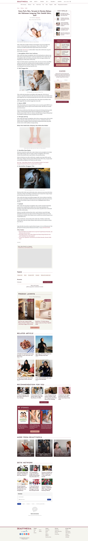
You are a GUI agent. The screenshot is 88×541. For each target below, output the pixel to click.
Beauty (35, 529)
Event (58, 80)
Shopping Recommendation (62, 4)
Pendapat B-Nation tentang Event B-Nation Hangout (65, 85)
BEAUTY (35, 1)
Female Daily (67, 535)
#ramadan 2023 (31, 275)
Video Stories (38, 4)
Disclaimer (56, 532)
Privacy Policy (57, 534)
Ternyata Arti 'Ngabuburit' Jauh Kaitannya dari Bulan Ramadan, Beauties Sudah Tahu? (35, 238)
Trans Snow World (48, 537)
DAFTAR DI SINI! (46, 227)
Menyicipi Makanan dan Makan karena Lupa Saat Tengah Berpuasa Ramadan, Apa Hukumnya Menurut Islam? (35, 232)
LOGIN (65, 1)
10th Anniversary (23, 4)
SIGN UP (68, 1)
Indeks (55, 4)
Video (47, 4)
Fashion (40, 529)
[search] (70, 1)
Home (18, 8)
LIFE (47, 1)
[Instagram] (24, 534)
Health (26, 8)
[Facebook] (20, 534)
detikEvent (46, 535)
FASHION (42, 1)
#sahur (25, 275)
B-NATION (59, 1)
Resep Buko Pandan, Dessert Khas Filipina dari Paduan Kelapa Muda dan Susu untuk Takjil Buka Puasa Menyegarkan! (35, 235)
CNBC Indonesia (68, 532)
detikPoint (46, 534)
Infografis (51, 4)
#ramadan (37, 275)
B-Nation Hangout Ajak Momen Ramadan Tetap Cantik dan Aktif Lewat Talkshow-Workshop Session (65, 94)
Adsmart (46, 531)
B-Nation (35, 532)
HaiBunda (66, 534)
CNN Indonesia (25, 49)
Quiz (34, 4)
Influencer (29, 4)
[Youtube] (28, 534)
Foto (43, 4)
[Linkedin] (26, 534)
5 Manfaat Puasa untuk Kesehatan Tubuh (25, 247)
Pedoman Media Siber (58, 531)
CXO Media (67, 537)
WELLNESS (53, 1)
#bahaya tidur (20, 275)
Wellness (22, 8)
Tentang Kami (57, 529)
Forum (46, 532)
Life (34, 531)
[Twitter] (22, 534)
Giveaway (65, 80)
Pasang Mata (47, 529)
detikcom (66, 529)
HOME (31, 1)
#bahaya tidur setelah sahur (45, 275)
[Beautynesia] (22, 1)
